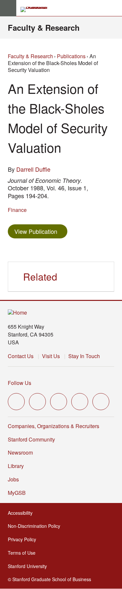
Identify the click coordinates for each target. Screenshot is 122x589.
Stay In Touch (84, 356)
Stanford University (29, 566)
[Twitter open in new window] (16, 401)
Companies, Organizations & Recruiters (53, 426)
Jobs (13, 479)
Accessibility (22, 513)
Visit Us (51, 356)
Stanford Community (31, 439)
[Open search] (114, 8)
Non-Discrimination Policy (36, 526)
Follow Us (19, 383)
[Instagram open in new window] (58, 401)
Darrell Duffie (33, 169)
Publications (71, 56)
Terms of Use (23, 552)
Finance (17, 210)
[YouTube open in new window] (79, 401)
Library (16, 466)
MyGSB (19, 492)
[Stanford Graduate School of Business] (36, 9)
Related (40, 276)
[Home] (17, 312)
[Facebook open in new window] (37, 401)
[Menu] (8, 8)
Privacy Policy (24, 539)
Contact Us (21, 356)
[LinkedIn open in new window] (100, 401)
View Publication (40, 231)
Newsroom (20, 452)
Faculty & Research (44, 27)
